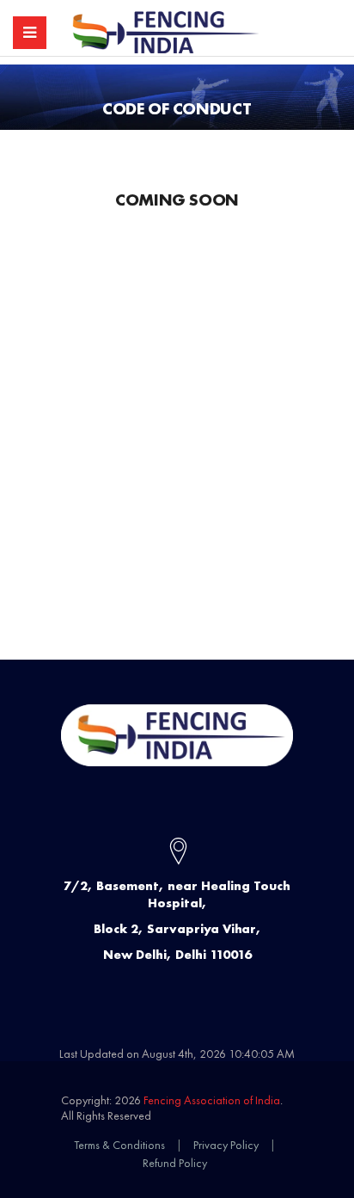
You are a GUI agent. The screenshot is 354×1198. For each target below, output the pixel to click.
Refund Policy (175, 1162)
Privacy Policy (226, 1144)
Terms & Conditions (119, 1144)
